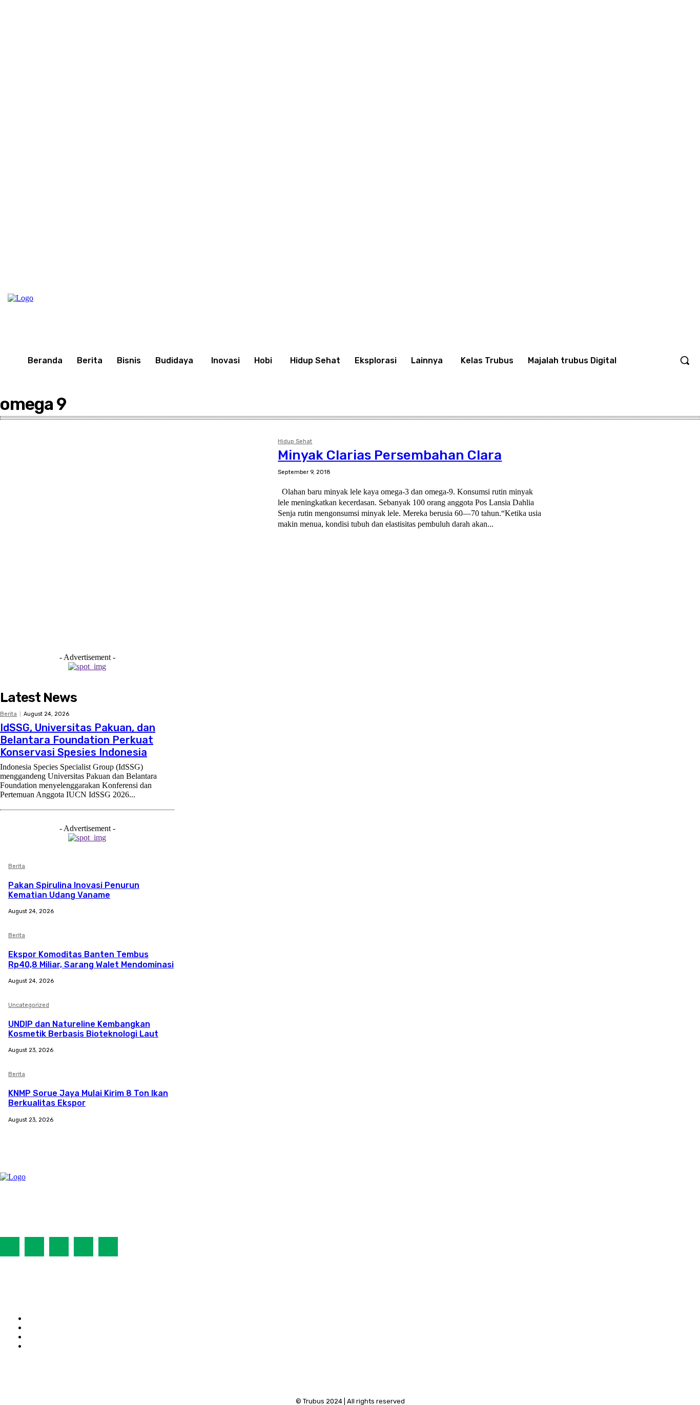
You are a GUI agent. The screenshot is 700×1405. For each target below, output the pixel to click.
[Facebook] (636, 262)
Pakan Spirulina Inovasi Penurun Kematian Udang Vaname (73, 890)
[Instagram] (658, 262)
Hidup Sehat (295, 442)
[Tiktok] (59, 1246)
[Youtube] (679, 262)
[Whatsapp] (108, 1246)
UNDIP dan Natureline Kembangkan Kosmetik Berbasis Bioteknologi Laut (83, 1029)
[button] (684, 360)
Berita (8, 714)
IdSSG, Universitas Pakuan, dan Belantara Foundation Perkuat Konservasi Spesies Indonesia (77, 739)
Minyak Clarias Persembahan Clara (390, 455)
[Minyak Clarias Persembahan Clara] (133, 524)
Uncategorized (28, 1005)
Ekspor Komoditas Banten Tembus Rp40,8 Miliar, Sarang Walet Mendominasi (91, 959)
